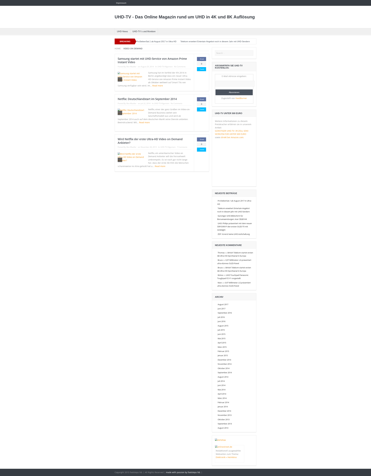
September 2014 (225, 372)
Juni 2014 (221, 385)
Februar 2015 (223, 351)
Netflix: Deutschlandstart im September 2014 (147, 99)
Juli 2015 (221, 330)
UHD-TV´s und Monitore (144, 31)
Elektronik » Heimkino (226, 457)
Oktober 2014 (223, 368)
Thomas (221, 252)
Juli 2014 (221, 381)
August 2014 (223, 377)
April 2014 (222, 394)
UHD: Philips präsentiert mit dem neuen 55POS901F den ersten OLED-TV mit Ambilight (234, 226)
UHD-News (122, 31)
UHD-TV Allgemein (165, 66)
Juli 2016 (221, 317)
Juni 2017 (221, 308)
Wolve (220, 275)
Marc (220, 282)
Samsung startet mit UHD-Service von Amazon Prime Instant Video (152, 60)
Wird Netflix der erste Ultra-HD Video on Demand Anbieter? (150, 141)
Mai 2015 (221, 338)
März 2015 (222, 347)
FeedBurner (241, 98)
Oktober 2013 (223, 419)
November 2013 (224, 415)
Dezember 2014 (224, 359)
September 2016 (225, 312)
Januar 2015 (223, 355)
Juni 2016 (221, 321)
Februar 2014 (223, 402)
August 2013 (223, 428)
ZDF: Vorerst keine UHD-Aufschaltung (234, 234)
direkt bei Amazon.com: (232, 137)
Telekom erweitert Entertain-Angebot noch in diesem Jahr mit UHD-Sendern (215, 41)
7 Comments (182, 147)
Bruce (220, 260)
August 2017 (223, 304)
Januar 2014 (223, 406)
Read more (157, 85)
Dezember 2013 (224, 411)
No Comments (180, 66)
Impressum (121, 3)
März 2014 (222, 398)
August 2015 (223, 325)
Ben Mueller (131, 66)
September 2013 (225, 423)
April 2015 (222, 342)
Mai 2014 (221, 389)
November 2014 (224, 364)
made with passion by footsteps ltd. (183, 472)
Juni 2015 (221, 334)
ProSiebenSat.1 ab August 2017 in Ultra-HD (156, 41)
